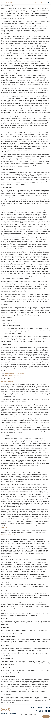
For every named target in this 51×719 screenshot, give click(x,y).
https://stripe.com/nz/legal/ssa (13, 377)
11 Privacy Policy (5, 528)
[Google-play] (43, 711)
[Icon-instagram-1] (46, 711)
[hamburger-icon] (48, 2)
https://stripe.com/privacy (7, 381)
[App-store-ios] (40, 711)
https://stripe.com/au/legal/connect (14, 373)
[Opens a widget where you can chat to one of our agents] (46, 716)
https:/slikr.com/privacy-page (8, 534)
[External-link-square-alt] (49, 711)
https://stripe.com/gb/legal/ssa (13, 375)
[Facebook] (37, 711)
